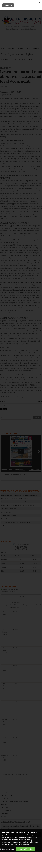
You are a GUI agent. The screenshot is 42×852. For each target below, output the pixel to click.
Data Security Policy (21, 845)
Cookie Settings (8, 849)
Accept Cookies (26, 849)
